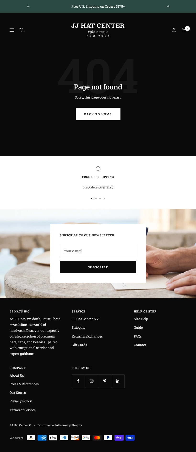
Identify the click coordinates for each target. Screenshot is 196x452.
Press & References (24, 384)
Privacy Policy (21, 401)
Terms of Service (23, 410)
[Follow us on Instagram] (91, 381)
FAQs (138, 336)
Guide (138, 327)
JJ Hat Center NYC (86, 319)
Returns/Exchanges (87, 336)
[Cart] (184, 30)
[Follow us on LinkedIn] (117, 381)
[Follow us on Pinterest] (104, 381)
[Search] (22, 30)
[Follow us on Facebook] (78, 381)
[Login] (174, 30)
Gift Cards (79, 345)
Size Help (141, 319)
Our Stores (18, 392)
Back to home (98, 114)
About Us (17, 375)
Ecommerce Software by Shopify (60, 425)
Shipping (79, 327)
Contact (140, 345)
